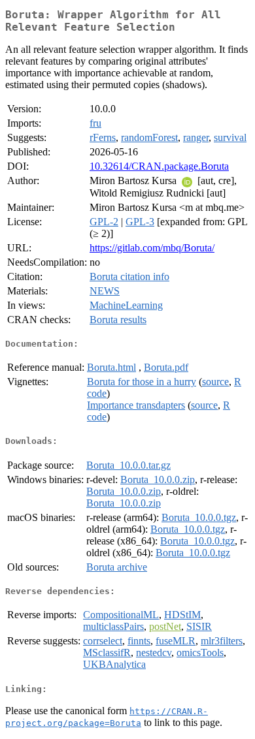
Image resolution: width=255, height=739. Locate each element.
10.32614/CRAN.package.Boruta (159, 166)
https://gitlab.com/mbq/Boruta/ (152, 247)
